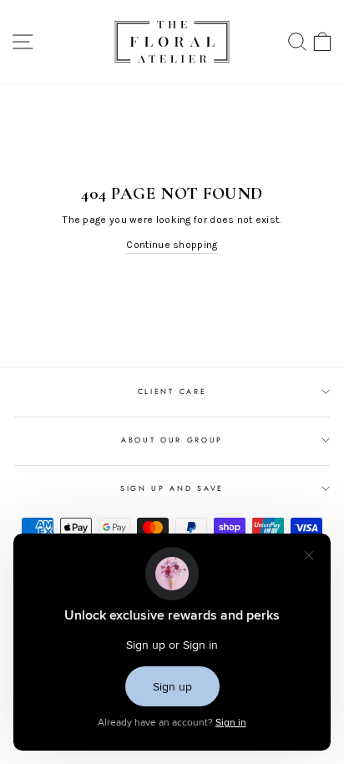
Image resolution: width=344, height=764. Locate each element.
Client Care (172, 391)
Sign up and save (172, 488)
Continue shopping (171, 244)
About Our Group (172, 439)
